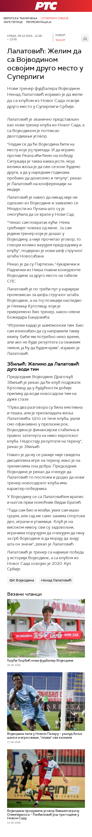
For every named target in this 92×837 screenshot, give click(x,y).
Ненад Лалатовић (56, 580)
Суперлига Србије (54, 18)
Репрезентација (38, 22)
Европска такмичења (20, 18)
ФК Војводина (21, 580)
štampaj (84, 37)
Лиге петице (13, 22)
